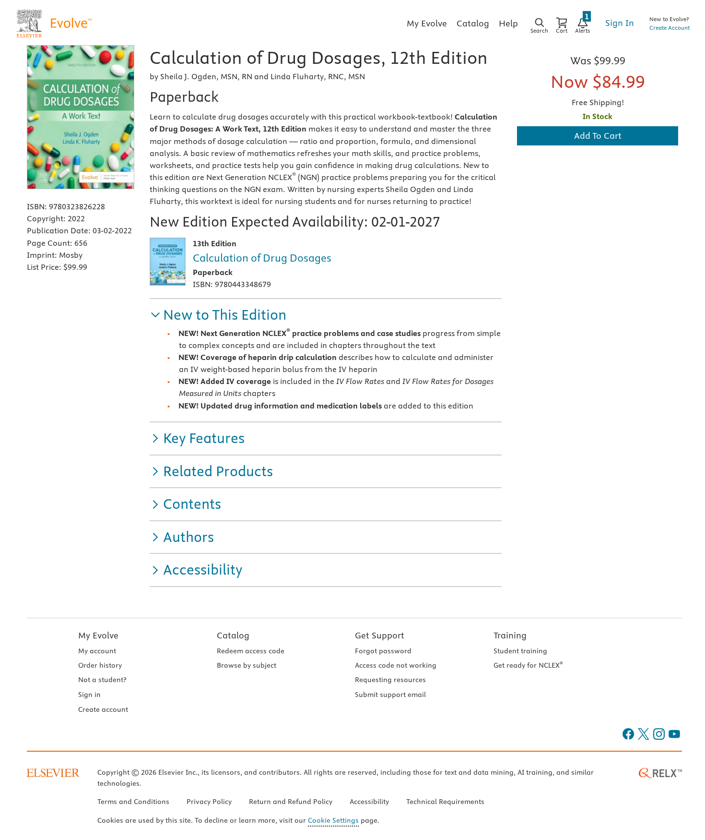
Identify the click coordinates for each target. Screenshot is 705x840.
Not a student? (102, 679)
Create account (103, 709)
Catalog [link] (473, 23)
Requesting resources (390, 679)
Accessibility (369, 801)
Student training (520, 651)
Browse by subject (246, 665)
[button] (218, 315)
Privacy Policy (209, 801)
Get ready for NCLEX (528, 665)
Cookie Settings (333, 820)
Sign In (619, 22)
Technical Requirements (445, 801)
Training (510, 635)
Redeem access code (250, 651)
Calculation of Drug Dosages (262, 257)
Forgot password (383, 651)
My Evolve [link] (427, 23)
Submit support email (390, 694)
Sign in (89, 694)
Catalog (233, 635)
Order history (100, 665)
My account (97, 651)
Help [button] (508, 23)
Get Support (379, 635)
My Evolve (98, 635)
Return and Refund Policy (290, 801)
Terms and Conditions (133, 801)
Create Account (669, 27)
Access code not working (395, 665)
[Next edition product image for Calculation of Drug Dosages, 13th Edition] (168, 262)
